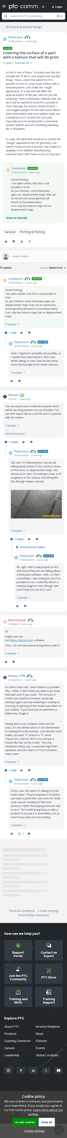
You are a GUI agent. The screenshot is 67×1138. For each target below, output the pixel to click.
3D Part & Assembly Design (24, 27)
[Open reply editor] (33, 256)
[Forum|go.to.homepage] (21, 7)
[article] (33, 306)
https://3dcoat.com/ (21, 640)
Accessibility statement (33, 915)
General (10, 232)
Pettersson (15, 37)
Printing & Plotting (32, 232)
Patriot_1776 (16, 676)
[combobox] (33, 16)
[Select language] (43, 6)
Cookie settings (48, 911)
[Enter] (6, 16)
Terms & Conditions (21, 911)
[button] (4, 7)
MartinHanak (17, 620)
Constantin (18, 168)
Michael (13, 395)
